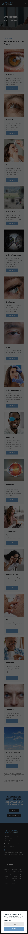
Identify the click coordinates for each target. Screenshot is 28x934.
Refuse (14, 924)
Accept (14, 928)
